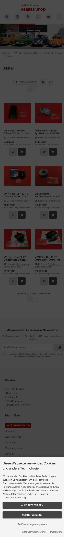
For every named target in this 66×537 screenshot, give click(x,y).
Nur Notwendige (32, 515)
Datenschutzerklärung (34, 531)
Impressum (56, 531)
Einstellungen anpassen (34, 524)
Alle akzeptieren (32, 505)
